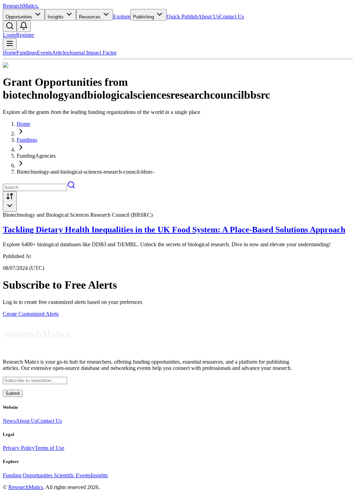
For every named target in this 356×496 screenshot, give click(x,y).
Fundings (26, 53)
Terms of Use (49, 448)
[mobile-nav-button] (10, 44)
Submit (13, 393)
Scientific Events (72, 475)
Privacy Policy (19, 448)
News (9, 421)
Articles (60, 53)
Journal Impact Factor (92, 53)
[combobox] (10, 201)
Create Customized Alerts (31, 314)
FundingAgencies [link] (36, 156)
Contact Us (231, 16)
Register (25, 35)
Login (9, 35)
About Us (208, 16)
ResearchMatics (25, 487)
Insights (99, 475)
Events (44, 53)
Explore (121, 16)
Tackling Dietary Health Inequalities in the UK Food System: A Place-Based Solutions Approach (174, 229)
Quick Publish (182, 16)
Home (9, 53)
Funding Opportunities (28, 475)
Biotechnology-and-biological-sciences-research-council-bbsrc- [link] (86, 172)
